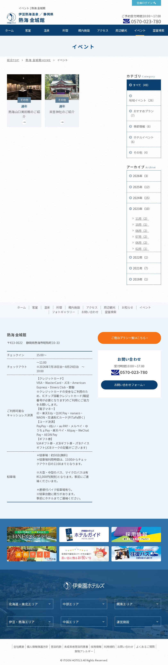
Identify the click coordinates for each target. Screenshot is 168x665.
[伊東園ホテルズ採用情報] (136, 534)
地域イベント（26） (142, 100)
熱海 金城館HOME (38, 60)
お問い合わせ (90, 312)
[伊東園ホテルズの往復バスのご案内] (136, 553)
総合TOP (13, 60)
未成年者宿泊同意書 (76, 647)
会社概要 (19, 647)
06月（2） (142, 242)
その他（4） (141, 152)
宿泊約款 (56, 647)
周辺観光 (121, 30)
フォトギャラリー (63, 312)
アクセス (102, 30)
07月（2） (142, 237)
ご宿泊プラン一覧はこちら (128, 338)
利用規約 (109, 647)
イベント (140, 30)
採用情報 (96, 647)
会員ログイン (145, 3)
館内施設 (84, 30)
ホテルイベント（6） (141, 139)
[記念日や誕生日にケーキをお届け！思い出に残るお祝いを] (84, 553)
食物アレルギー (84, 651)
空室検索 (158, 30)
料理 (65, 30)
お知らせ (127, 307)
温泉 (47, 30)
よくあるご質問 (145, 647)
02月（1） (142, 249)
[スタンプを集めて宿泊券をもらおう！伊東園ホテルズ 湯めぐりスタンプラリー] (32, 534)
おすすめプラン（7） (141, 113)
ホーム (9, 30)
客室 (28, 30)
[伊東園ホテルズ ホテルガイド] (84, 534)
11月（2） (142, 218)
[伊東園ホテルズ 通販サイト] (32, 553)
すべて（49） (141, 85)
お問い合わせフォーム (128, 385)
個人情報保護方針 (37, 647)
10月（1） (142, 224)
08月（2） (142, 231)
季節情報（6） (142, 126)
